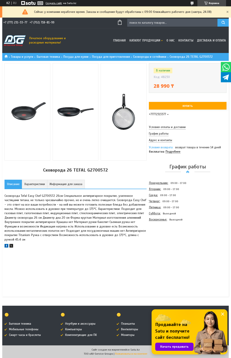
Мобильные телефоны (23, 329)
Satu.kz (135, 349)
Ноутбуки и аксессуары (80, 324)
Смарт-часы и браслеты (25, 335)
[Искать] (223, 23)
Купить (187, 106)
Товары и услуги (22, 57)
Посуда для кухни (75, 57)
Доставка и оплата (211, 40)
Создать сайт (54, 3)
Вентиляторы (129, 329)
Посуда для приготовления (111, 57)
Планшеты (128, 324)
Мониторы (127, 335)
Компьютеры (73, 329)
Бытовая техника (48, 57)
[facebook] (6, 246)
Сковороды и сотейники (149, 57)
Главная (119, 40)
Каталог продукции (144, 40)
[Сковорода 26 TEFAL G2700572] (165, 247)
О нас (170, 40)
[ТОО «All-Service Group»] (14, 40)
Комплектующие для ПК (81, 335)
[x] (11, 246)
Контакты (185, 40)
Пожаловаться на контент (131, 353)
